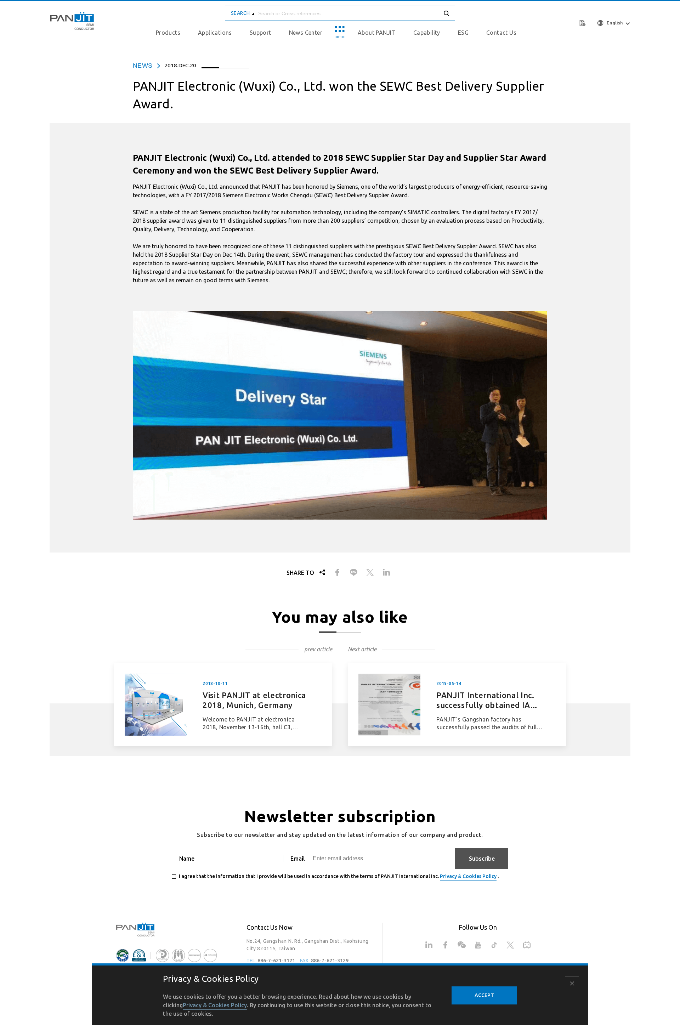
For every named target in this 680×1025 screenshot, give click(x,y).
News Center (305, 32)
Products (168, 32)
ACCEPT (484, 995)
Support (260, 32)
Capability (426, 32)
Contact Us (501, 32)
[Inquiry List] (583, 22)
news (142, 65)
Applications (215, 32)
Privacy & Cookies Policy (468, 876)
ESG (463, 32)
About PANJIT (377, 32)
